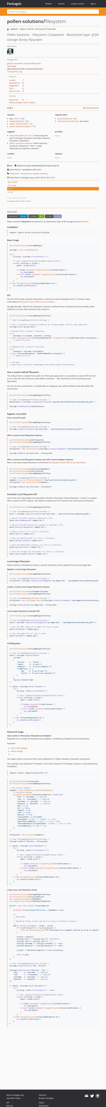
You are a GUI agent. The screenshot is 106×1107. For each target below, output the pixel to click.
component (27, 173)
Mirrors (9, 1105)
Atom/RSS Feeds (13, 1098)
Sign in (93, 3)
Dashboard (43, 1105)
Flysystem (84, 221)
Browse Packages (46, 1098)
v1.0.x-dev (12, 185)
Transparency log (14, 71)
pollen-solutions (41, 173)
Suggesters (14, 85)
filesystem (15, 173)
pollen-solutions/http (18, 124)
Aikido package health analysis (22, 102)
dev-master (13, 182)
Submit (61, 3)
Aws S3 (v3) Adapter (19, 748)
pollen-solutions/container (20, 143)
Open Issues (14, 91)
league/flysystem (16, 121)
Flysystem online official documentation (38, 302)
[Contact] (86, 1096)
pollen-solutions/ (26, 21)
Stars (11, 88)
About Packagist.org (15, 1095)
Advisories (13, 100)
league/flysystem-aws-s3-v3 (21, 135)
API (7, 1102)
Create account (77, 3)
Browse (48, 3)
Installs (12, 80)
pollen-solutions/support (20, 126)
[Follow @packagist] (92, 1096)
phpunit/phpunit (64, 118)
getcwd (10, 378)
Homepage (11, 66)
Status (41, 1102)
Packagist (14, 4)
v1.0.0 (10, 192)
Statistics (43, 1095)
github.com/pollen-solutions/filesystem (24, 63)
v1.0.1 (10, 189)
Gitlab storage (17, 751)
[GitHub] (98, 1096)
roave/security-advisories (68, 121)
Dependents (14, 83)
